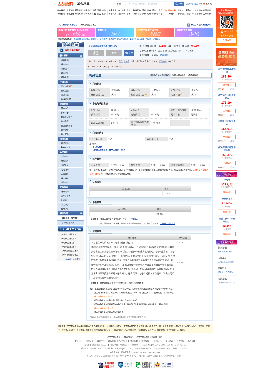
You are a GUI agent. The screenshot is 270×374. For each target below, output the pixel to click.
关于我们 (78, 341)
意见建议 (169, 341)
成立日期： (97, 61)
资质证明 (89, 341)
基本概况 (65, 60)
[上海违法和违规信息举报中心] (144, 365)
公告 (99, 14)
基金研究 (137, 14)
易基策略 (112, 39)
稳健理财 (198, 10)
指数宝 (189, 10)
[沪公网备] (163, 365)
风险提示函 (157, 341)
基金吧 (155, 14)
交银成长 (156, 39)
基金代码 (189, 4)
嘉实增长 (86, 39)
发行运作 (65, 161)
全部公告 (65, 157)
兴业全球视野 (122, 39)
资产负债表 (65, 196)
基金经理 (65, 64)
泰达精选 (94, 39)
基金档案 (83, 4)
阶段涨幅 (65, 95)
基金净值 (70, 10)
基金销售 (65, 178)
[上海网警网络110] (106, 365)
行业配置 (65, 121)
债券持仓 (65, 113)
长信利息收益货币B (69, 251)
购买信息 (95, 75)
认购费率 (96, 182)
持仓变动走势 (66, 117)
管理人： (159, 61)
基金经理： (119, 61)
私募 (104, 14)
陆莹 (121, 61)
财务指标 (65, 192)
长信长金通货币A (68, 239)
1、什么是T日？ (96, 147)
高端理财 (207, 10)
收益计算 (121, 14)
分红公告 (65, 165)
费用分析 (65, 209)
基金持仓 (65, 108)
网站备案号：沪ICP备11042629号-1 (168, 356)
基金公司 (198, 4)
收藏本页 (208, 4)
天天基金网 (63, 25)
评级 (104, 10)
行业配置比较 (66, 126)
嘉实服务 (103, 39)
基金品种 (70, 14)
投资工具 (112, 10)
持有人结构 (65, 147)
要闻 (144, 10)
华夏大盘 (77, 39)
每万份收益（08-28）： (153, 46)
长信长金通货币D (68, 247)
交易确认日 (97, 132)
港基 (99, 10)
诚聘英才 (191, 341)
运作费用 (96, 158)
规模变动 (65, 143)
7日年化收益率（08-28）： (183, 46)
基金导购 (181, 14)
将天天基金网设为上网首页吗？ (120, 337)
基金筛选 (112, 14)
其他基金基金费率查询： (160, 75)
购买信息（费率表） (70, 218)
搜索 (179, 4)
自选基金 (121, 10)
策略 (144, 14)
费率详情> (164, 55)
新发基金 (79, 14)
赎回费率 (96, 231)
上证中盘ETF (145, 39)
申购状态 (87, 14)
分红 (94, 14)
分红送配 (65, 91)
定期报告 (65, 170)
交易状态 (96, 83)
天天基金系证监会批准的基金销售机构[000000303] (111, 349)
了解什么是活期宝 (130, 219)
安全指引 (123, 341)
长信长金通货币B (68, 235)
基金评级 (65, 73)
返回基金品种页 (72, 50)
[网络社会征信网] (125, 365)
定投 (94, 10)
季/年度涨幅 (66, 99)
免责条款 (134, 341)
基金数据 (61, 10)
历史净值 (65, 86)
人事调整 (65, 174)
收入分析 (65, 205)
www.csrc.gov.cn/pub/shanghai (147, 352)
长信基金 (163, 61)
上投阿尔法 (134, 39)
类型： (140, 61)
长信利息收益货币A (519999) (102, 46)
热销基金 (198, 14)
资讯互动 (137, 10)
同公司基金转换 (67, 223)
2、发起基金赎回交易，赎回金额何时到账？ (107, 150)
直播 (160, 14)
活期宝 (180, 10)
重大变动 (65, 134)
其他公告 (65, 183)
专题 (160, 10)
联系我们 (112, 341)
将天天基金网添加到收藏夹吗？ (149, 337)
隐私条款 (145, 341)
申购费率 (96, 202)
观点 (149, 10)
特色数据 (65, 77)
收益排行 (190, 14)
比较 (128, 10)
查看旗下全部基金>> (73, 259)
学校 (154, 10)
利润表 (64, 200)
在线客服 (180, 341)
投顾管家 (79, 10)
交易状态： (166, 51)
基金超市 (172, 14)
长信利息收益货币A (69, 255)
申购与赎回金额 (100, 103)
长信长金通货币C (68, 243)
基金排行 (87, 10)
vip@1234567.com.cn (129, 345)
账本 (128, 14)
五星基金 (207, 14)
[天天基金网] (66, 4)
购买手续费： (154, 55)
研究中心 (101, 341)
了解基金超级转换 (167, 224)
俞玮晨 (126, 61)
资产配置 (65, 130)
